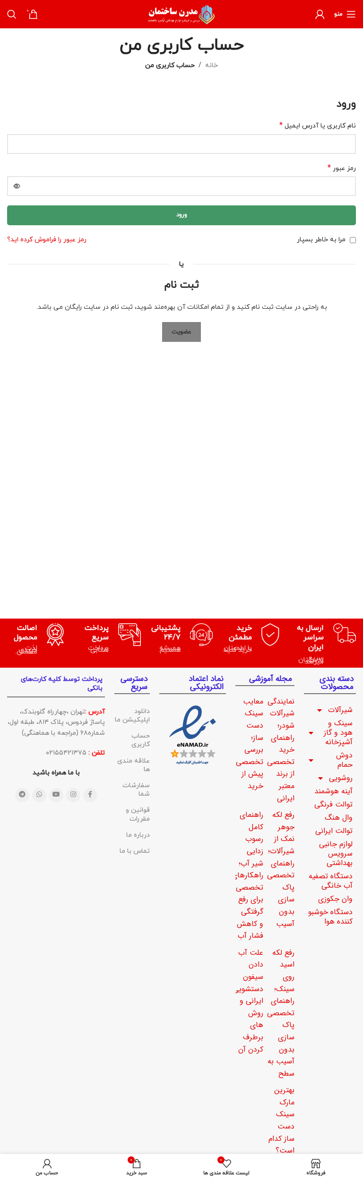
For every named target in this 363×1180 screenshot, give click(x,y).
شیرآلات (340, 710)
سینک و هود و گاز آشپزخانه (338, 732)
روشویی (341, 778)
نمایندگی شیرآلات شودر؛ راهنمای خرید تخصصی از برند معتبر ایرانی (280, 750)
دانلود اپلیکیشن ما (132, 715)
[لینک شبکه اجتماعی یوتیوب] (56, 795)
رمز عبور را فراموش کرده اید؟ (46, 239)
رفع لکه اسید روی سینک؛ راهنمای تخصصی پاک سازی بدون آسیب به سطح (280, 1013)
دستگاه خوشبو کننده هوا (330, 916)
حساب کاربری (140, 740)
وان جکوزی (335, 899)
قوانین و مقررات (137, 814)
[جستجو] (11, 14)
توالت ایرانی (334, 831)
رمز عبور (342, 168)
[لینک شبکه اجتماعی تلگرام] (22, 795)
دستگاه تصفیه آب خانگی (331, 880)
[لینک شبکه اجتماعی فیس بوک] (90, 795)
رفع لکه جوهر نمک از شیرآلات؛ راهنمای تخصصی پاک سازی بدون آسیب (280, 869)
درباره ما (137, 835)
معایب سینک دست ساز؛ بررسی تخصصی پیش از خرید (249, 744)
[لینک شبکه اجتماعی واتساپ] (39, 795)
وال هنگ (339, 817)
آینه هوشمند (333, 791)
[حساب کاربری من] (320, 14)
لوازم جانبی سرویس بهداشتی (336, 853)
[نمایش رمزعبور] (17, 186)
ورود (181, 215)
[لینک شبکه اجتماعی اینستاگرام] (73, 795)
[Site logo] (181, 13)
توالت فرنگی (333, 804)
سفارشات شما (135, 789)
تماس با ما (134, 851)
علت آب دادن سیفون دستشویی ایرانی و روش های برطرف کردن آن (248, 1001)
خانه (211, 65)
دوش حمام (344, 760)
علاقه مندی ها (133, 765)
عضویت (181, 332)
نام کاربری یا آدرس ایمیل (317, 126)
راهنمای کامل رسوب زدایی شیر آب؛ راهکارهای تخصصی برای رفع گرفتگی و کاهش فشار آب (247, 875)
